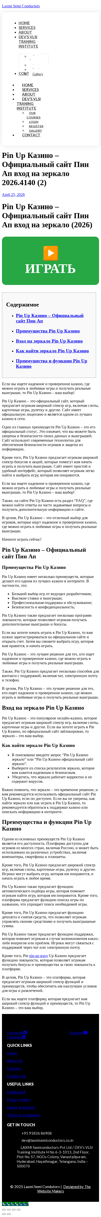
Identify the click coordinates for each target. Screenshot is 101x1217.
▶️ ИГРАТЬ (50, 261)
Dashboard (16, 1092)
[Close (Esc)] (19, 1209)
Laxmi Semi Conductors (21, 6)
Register (36, 126)
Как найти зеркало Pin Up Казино (52, 350)
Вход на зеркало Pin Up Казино (49, 341)
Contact (31, 135)
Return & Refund (21, 1107)
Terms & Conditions (23, 1115)
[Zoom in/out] (4, 1209)
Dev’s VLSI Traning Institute (29, 103)
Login (33, 122)
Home (12, 1053)
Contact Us (16, 1076)
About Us (15, 1060)
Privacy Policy (19, 1099)
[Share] (14, 1209)
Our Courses (33, 115)
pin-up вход (38, 956)
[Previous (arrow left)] (4, 1214)
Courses (14, 1068)
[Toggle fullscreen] (9, 1209)
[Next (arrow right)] (9, 1214)
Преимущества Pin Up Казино (48, 330)
